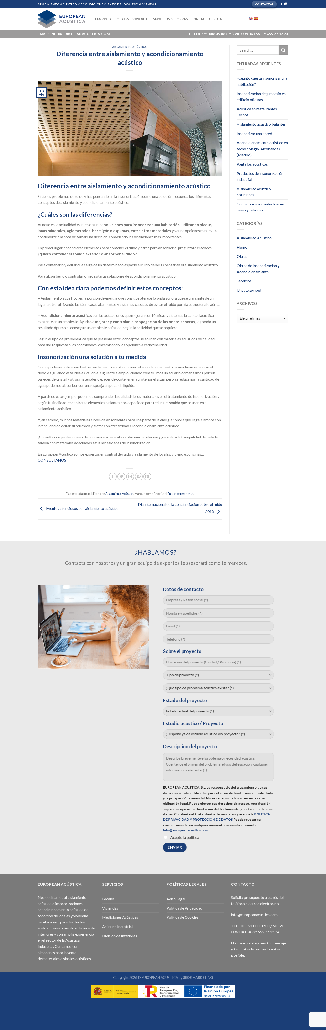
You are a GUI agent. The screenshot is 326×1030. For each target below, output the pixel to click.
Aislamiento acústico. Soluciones (254, 191)
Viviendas (141, 19)
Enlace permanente (180, 494)
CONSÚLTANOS (52, 460)
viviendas (81, 915)
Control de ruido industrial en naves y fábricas (260, 207)
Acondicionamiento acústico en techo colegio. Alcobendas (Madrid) (262, 148)
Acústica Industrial (117, 926)
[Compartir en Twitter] (121, 476)
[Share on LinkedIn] (147, 476)
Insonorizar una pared (254, 133)
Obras (182, 19)
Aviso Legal (176, 898)
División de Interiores (119, 935)
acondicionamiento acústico (61, 909)
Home (242, 247)
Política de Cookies (182, 917)
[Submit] (283, 50)
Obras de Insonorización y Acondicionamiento (258, 268)
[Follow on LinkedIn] (285, 4)
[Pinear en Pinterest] (139, 476)
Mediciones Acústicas (120, 917)
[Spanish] (256, 18)
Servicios (161, 19)
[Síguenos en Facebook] (281, 4)
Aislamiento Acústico (129, 46)
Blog (217, 19)
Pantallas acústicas (252, 164)
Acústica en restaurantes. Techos (257, 112)
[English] (251, 18)
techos (80, 922)
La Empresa (102, 19)
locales (64, 915)
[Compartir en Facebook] (113, 476)
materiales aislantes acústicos (66, 958)
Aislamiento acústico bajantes (261, 124)
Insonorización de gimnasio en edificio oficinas (261, 96)
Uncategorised (249, 290)
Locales (122, 19)
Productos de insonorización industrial (260, 176)
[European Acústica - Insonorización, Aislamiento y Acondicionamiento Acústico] (61, 19)
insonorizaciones (69, 903)
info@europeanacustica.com (185, 830)
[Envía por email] (130, 476)
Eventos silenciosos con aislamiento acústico (82, 508)
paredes (66, 922)
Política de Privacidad (184, 908)
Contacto (200, 19)
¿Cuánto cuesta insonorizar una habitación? (262, 81)
